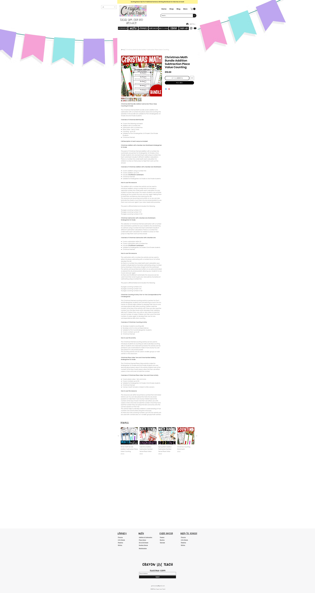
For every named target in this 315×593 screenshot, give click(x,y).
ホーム (123, 50)
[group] (157, 442)
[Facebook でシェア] (166, 89)
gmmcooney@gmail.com (158, 586)
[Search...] (194, 15)
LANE (159, 564)
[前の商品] (118, 436)
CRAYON (149, 564)
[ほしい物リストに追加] (192, 78)
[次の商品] (197, 436)
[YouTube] (195, 28)
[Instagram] (191, 28)
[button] (193, 9)
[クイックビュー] (129, 435)
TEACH (167, 564)
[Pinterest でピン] (169, 89)
